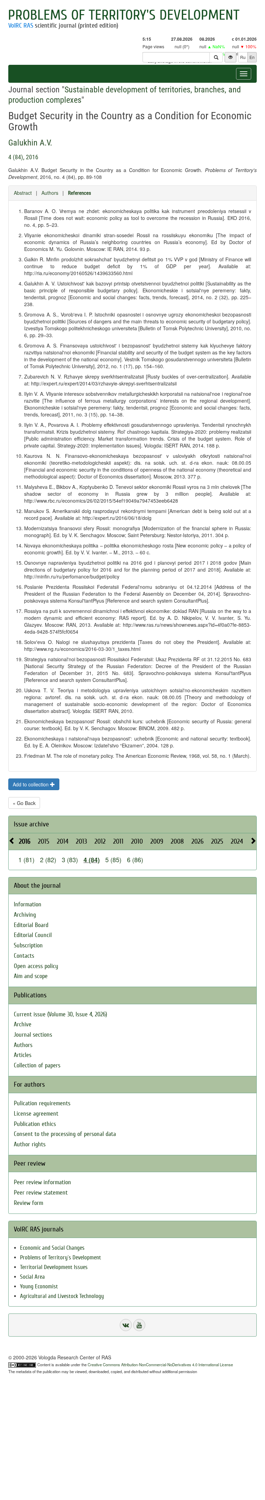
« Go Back (24, 802)
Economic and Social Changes (52, 1248)
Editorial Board (31, 925)
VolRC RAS (20, 25)
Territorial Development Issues (54, 1267)
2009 (156, 841)
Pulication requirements (42, 1103)
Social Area (32, 1277)
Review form (28, 1203)
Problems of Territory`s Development (60, 1257)
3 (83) (70, 859)
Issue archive (31, 824)
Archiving (25, 914)
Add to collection (31, 784)
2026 (198, 841)
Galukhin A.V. (30, 143)
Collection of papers (37, 1065)
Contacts (24, 955)
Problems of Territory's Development (123, 15)
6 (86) (135, 859)
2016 (24, 841)
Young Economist (39, 1286)
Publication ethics (35, 1124)
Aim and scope (31, 976)
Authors (49, 192)
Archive (22, 1024)
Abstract (23, 192)
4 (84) (92, 859)
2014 (62, 841)
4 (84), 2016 (23, 157)
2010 (137, 841)
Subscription (28, 945)
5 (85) (113, 859)
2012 (100, 841)
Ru (243, 57)
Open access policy (36, 966)
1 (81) (26, 859)
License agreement (36, 1113)
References (79, 193)
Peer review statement (41, 1192)
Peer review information (42, 1182)
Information (27, 904)
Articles (22, 1055)
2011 (118, 841)
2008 (177, 841)
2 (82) (48, 859)
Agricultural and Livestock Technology (62, 1296)
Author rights (30, 1144)
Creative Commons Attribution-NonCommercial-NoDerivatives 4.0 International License (160, 1364)
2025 (217, 841)
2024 (237, 841)
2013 (81, 841)
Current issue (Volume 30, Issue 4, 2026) (60, 1014)
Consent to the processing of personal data (65, 1134)
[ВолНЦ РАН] (126, 1325)
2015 (43, 841)
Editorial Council (33, 935)
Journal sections (33, 1034)
